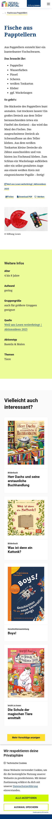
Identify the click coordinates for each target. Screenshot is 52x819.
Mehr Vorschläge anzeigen (26, 737)
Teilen (11, 197)
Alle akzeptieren (26, 798)
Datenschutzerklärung (25, 786)
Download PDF (26, 197)
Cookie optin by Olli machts (40, 812)
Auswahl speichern (26, 807)
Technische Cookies (16, 763)
